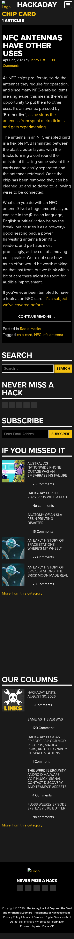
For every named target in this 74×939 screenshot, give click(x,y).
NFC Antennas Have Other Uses (32, 45)
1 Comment (41, 761)
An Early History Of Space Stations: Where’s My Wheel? (46, 544)
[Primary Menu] (68, 4)
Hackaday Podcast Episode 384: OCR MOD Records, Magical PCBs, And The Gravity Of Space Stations (47, 745)
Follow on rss (26, 405)
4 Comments (42, 795)
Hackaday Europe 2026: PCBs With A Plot (48, 495)
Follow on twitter (12, 405)
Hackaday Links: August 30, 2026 (42, 694)
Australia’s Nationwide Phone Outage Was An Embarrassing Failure (47, 469)
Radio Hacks (30, 328)
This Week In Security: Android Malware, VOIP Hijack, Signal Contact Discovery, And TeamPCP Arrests (47, 779)
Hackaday (37, 4)
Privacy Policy (11, 917)
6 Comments (42, 705)
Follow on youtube (19, 405)
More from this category (22, 593)
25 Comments (43, 484)
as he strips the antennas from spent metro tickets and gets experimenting (34, 121)
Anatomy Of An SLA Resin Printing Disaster (45, 519)
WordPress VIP (45, 926)
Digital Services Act (57, 917)
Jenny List (37, 60)
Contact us (34, 405)
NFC (38, 334)
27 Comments (43, 557)
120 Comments (43, 728)
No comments (43, 506)
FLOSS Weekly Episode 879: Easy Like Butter (47, 806)
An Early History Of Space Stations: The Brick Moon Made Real (48, 571)
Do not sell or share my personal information (37, 921)
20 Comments (43, 584)
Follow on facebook (5, 405)
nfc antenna (53, 334)
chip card (24, 334)
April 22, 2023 (14, 60)
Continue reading (44, 317)
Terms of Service (33, 917)
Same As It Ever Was (45, 719)
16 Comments (42, 531)
